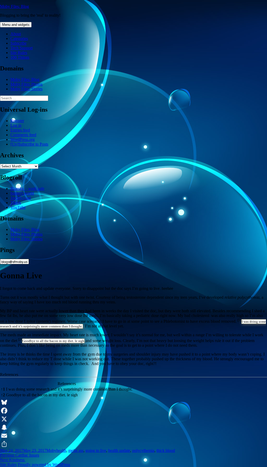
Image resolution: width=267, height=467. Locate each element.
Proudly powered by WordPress (44, 464)
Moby (51, 450)
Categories (19, 38)
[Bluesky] (133, 402)
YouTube (18, 207)
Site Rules (18, 52)
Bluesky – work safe (27, 188)
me (70, 450)
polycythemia (143, 450)
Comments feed (23, 135)
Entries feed (20, 130)
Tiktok (15, 202)
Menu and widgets (15, 25)
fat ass (78, 450)
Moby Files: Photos (26, 84)
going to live (96, 450)
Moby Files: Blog (14, 6)
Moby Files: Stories (26, 89)
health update (119, 450)
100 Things (19, 57)
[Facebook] (133, 410)
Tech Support (21, 48)
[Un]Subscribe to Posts (29, 144)
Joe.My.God (20, 198)
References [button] (9, 374)
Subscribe (18, 43)
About (15, 34)
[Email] (133, 436)
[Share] (133, 444)
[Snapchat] (133, 427)
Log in (15, 125)
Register (17, 120)
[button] (239, 321)
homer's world (22, 193)
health (61, 450)
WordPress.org (22, 139)
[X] (133, 419)
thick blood (165, 450)
